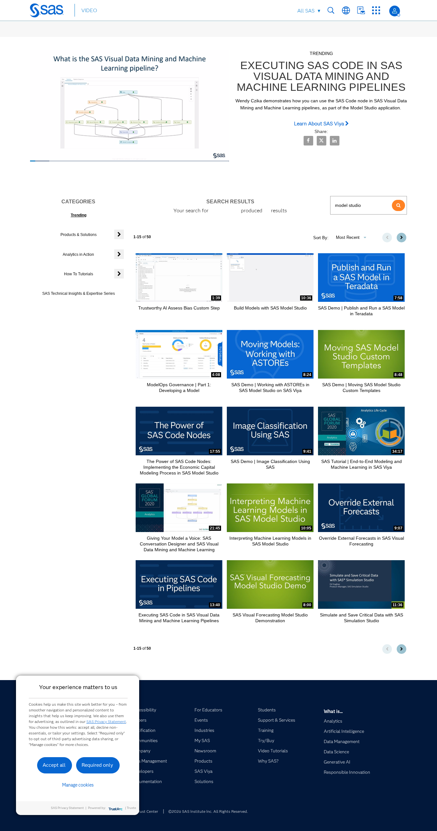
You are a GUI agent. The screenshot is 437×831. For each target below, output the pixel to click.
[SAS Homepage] (50, 11)
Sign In (394, 11)
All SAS (305, 11)
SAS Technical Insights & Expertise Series (78, 293)
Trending (78, 215)
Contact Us (361, 10)
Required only (97, 765)
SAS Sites (376, 10)
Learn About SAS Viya (319, 124)
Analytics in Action (78, 254)
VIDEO (89, 10)
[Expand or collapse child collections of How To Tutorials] (119, 273)
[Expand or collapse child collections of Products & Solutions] (119, 234)
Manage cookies (78, 785)
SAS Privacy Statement (106, 721)
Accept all (54, 765)
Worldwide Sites (346, 10)
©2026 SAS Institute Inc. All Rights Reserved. (208, 811)
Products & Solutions (78, 234)
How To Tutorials (78, 274)
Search (331, 10)
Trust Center (147, 811)
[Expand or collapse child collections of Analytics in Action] (119, 254)
